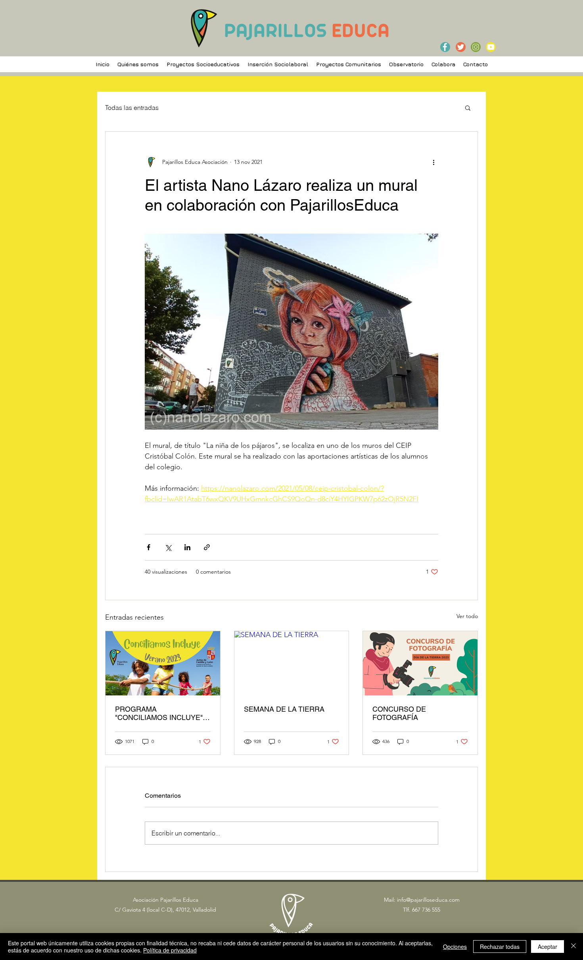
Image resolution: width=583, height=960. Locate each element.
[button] (468, 107)
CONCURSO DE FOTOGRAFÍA (399, 713)
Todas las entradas (132, 107)
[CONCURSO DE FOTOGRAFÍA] (420, 663)
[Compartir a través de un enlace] (207, 547)
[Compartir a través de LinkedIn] (187, 547)
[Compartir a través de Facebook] (148, 547)
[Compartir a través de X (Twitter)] (168, 547)
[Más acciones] (433, 162)
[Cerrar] (573, 946)
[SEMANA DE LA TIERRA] (291, 663)
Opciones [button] (455, 946)
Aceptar (547, 946)
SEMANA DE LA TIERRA (284, 709)
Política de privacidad (170, 950)
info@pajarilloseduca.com (428, 899)
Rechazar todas (500, 946)
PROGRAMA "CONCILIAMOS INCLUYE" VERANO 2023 (159, 713)
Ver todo (467, 616)
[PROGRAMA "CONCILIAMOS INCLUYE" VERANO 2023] (162, 663)
